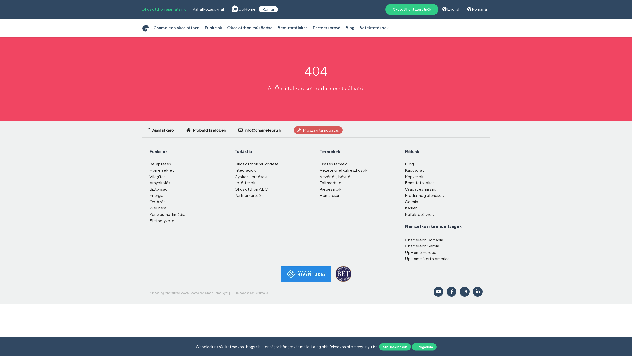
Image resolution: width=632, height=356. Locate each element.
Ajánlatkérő (162, 130)
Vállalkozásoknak (208, 9)
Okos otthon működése (250, 27)
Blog (349, 27)
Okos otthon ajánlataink (163, 9)
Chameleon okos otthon (176, 27)
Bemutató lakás (292, 27)
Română (479, 9)
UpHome (247, 9)
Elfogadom (424, 347)
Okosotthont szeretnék (412, 9)
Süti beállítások (395, 347)
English (453, 9)
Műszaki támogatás (320, 130)
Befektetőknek (374, 27)
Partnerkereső (326, 27)
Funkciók (213, 27)
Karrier (268, 9)
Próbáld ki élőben (209, 130)
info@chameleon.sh (262, 130)
